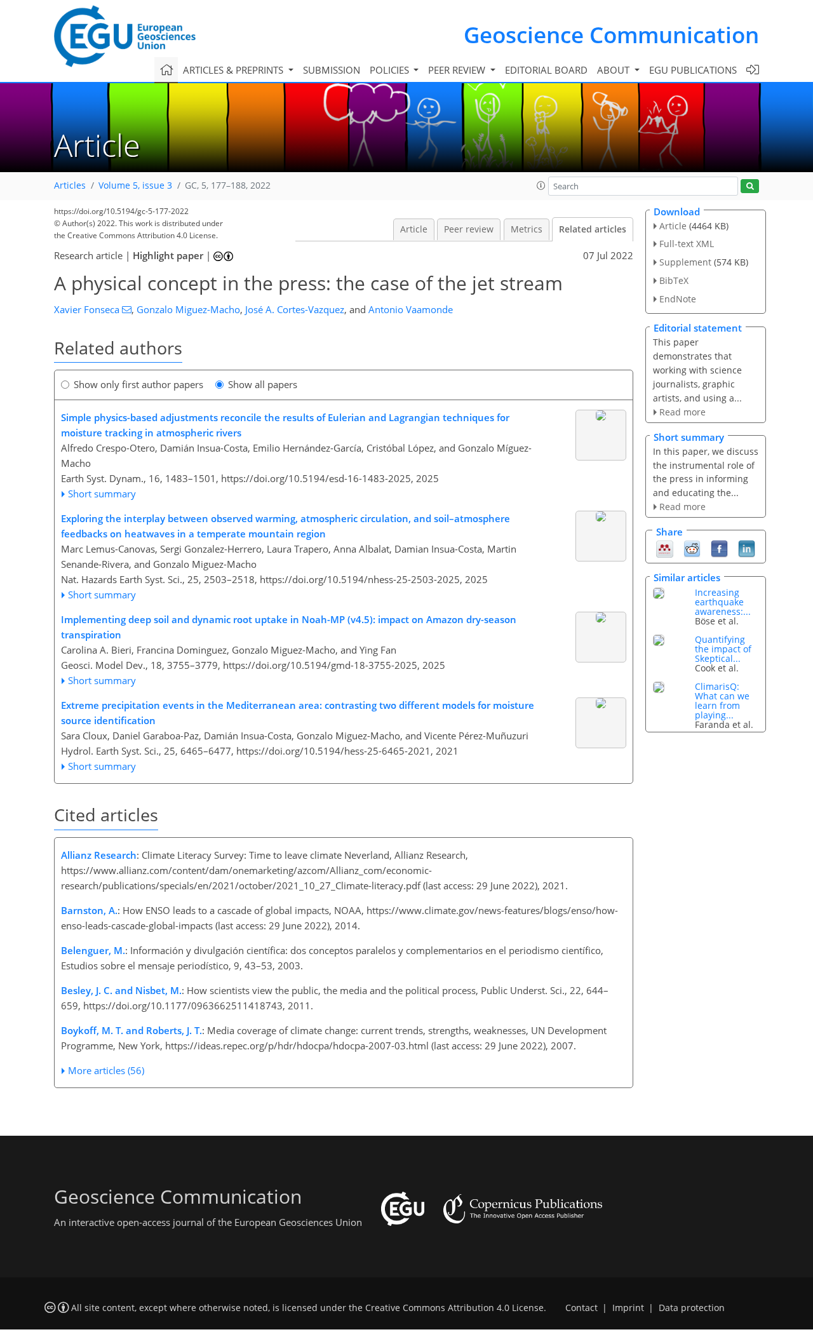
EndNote (677, 299)
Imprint (628, 1308)
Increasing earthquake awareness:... (723, 601)
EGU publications (693, 70)
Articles (70, 185)
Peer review (469, 229)
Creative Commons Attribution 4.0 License (454, 1308)
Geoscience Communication (611, 35)
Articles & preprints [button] (234, 70)
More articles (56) (106, 1070)
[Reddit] (692, 548)
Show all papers (262, 384)
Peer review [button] (458, 70)
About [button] (614, 70)
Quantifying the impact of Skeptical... (723, 648)
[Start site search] (750, 186)
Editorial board (546, 70)
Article (413, 229)
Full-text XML (686, 244)
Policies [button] (391, 70)
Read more (682, 412)
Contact (581, 1308)
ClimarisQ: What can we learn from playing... (722, 700)
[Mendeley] (664, 548)
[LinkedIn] (746, 548)
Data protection (692, 1308)
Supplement (685, 262)
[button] (541, 185)
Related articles (592, 229)
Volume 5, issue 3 (135, 185)
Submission (331, 70)
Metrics (526, 229)
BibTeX (674, 280)
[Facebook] (719, 548)
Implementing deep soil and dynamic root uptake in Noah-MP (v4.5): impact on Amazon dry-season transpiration (288, 627)
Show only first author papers (138, 384)
